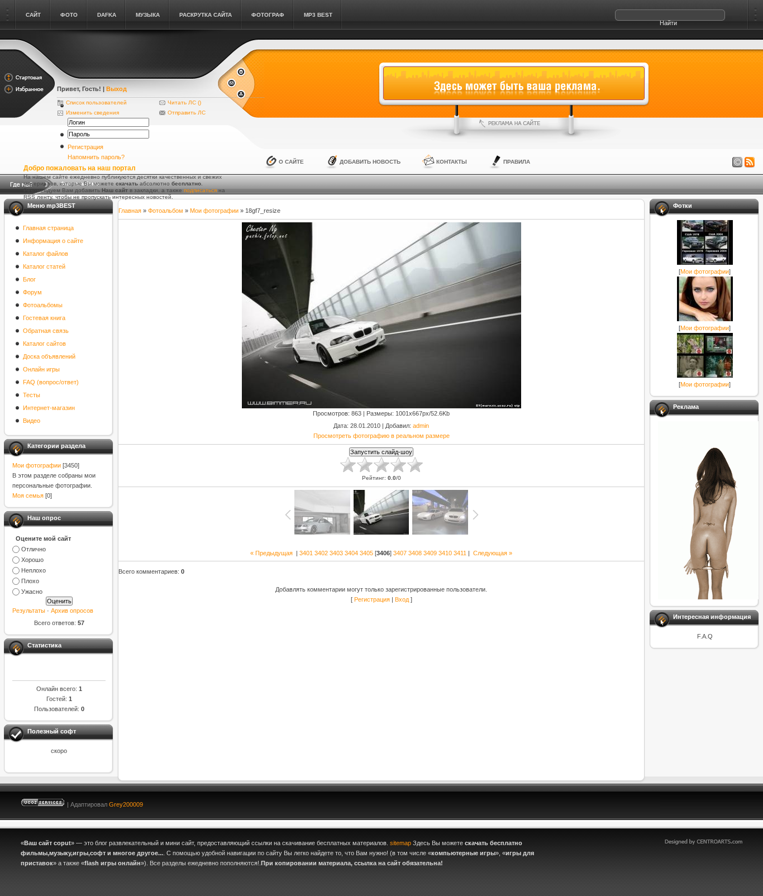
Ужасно (31, 591)
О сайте (291, 162)
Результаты (28, 610)
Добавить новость (370, 162)
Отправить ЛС (187, 112)
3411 (460, 553)
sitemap (400, 843)
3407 (400, 553)
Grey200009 (126, 804)
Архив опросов (72, 610)
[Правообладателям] (737, 162)
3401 (306, 553)
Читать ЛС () (184, 102)
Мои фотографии (36, 465)
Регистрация (85, 147)
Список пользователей (96, 102)
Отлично (33, 549)
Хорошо (32, 559)
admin (421, 425)
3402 (321, 553)
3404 (351, 553)
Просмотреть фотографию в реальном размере (381, 435)
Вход (402, 599)
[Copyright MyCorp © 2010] (711, 802)
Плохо (30, 581)
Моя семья (28, 495)
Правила (516, 162)
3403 (336, 553)
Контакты (451, 162)
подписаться (200, 190)
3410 (445, 553)
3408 (415, 553)
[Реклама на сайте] (514, 123)
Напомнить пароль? (96, 157)
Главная (129, 210)
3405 (366, 553)
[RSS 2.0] (749, 162)
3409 (430, 553)
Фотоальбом (165, 210)
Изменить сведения (92, 112)
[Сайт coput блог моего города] (137, 73)
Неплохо (33, 570)
